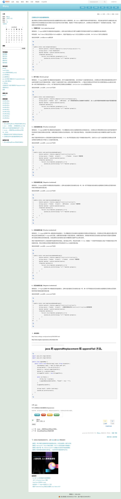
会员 (12, 2)
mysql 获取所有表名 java (10, 72)
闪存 (32, 2)
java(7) (4, 95)
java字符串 (6, 74)
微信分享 (56, 414)
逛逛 (58, 440)
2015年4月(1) (6, 105)
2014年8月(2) (6, 118)
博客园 (82, 7)
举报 (116, 433)
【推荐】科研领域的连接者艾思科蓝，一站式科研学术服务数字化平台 (49, 449)
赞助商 (37, 2)
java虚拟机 (6, 77)
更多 (4, 89)
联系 (103, 7)
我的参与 (5, 58)
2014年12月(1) (6, 111)
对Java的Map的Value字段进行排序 (45, 431)
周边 (17, 2)
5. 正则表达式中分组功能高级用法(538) (13, 136)
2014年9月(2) (6, 116)
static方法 (6, 70)
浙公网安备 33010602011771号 (69, 496)
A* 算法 (5, 83)
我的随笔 (5, 54)
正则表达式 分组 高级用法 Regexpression (44, 407)
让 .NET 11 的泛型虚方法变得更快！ (42, 478)
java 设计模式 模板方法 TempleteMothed (14, 79)
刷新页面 (109, 437)
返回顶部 (114, 437)
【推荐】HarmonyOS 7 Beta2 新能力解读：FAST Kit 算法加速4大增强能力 (51, 445)
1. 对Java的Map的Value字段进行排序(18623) (14, 123)
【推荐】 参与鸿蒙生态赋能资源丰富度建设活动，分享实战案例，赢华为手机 (51, 443)
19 (7, 22)
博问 (27, 2)
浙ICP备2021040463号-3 (84, 496)
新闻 (22, 2)
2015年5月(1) (6, 103)
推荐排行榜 (6, 140)
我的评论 (5, 56)
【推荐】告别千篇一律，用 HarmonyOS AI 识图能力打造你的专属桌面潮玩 (51, 447)
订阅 (109, 7)
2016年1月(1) (6, 101)
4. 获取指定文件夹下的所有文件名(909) (13, 134)
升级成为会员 (108, 426)
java (36, 405)
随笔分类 (5, 93)
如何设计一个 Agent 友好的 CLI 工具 (42, 484)
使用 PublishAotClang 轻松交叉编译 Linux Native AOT (46, 486)
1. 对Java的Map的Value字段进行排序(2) (13, 142)
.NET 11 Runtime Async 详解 (40, 480)
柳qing (6, 6)
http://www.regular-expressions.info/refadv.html (45, 339)
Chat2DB (44, 2)
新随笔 (96, 7)
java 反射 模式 (7, 81)
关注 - (42, 421)
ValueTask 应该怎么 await (39, 482)
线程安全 (6, 87)
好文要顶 (37, 414)
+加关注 (34, 424)
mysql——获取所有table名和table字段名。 (47, 429)
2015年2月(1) (6, 109)
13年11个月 (9, 18)
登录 (53, 440)
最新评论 (5, 60)
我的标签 (5, 62)
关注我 (43, 414)
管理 (116, 7)
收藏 (113, 433)
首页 (89, 7)
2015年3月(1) (6, 107)
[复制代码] (33, 42)
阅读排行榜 (6, 121)
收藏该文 (50, 414)
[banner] (5, 2)
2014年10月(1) (6, 114)
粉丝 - (38, 421)
